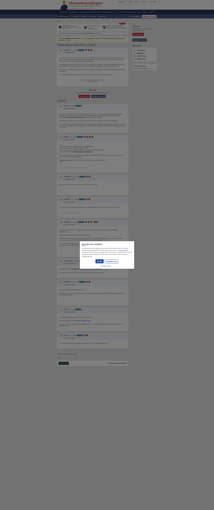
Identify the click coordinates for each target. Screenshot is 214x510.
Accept (99, 261)
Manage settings (106, 266)
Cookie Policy (123, 250)
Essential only (111, 261)
